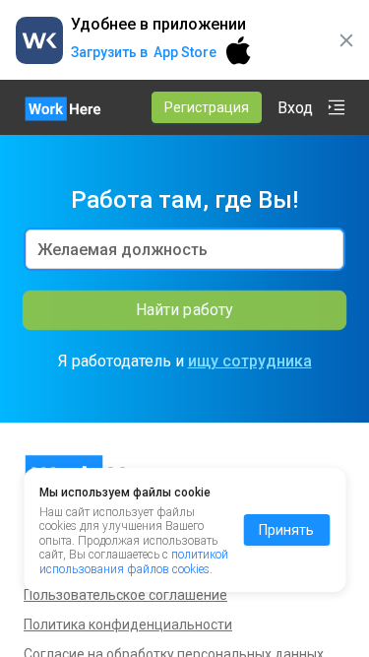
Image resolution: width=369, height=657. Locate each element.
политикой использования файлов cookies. (133, 561)
